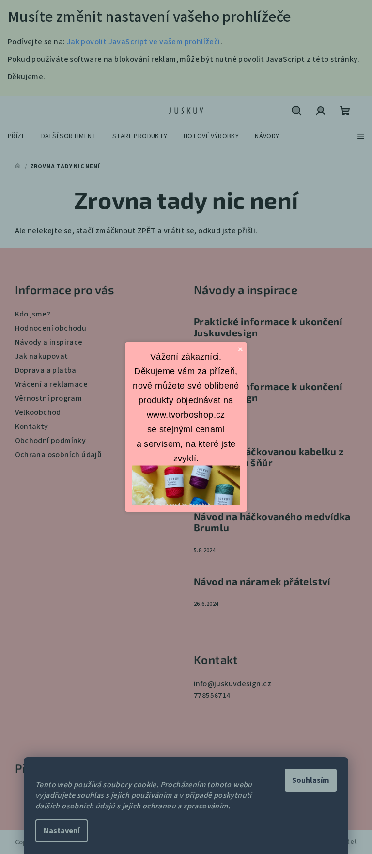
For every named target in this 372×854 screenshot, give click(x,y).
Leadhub (200, 504)
